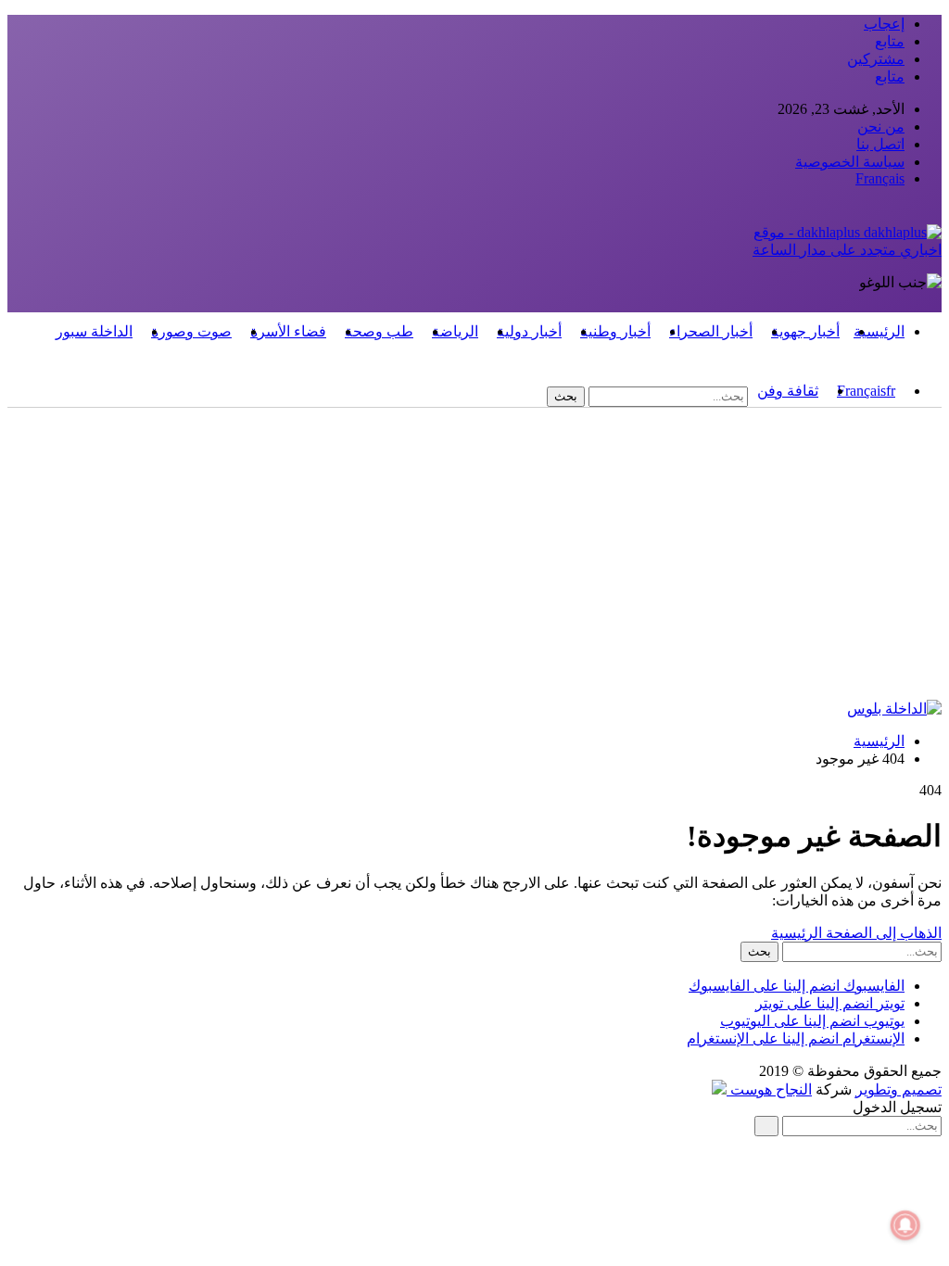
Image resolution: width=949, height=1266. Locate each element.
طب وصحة (379, 331)
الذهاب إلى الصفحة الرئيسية (856, 933)
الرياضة (455, 331)
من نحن (881, 126)
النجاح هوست (769, 1089)
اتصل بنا (880, 144)
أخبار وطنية (615, 331)
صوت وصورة (191, 331)
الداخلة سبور (94, 331)
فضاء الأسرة (288, 331)
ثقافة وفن (787, 391)
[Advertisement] (474, 560)
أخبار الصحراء (711, 331)
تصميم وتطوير (898, 1089)
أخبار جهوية (805, 331)
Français (880, 178)
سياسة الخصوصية (850, 162)
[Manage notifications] (905, 1225)
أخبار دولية (529, 331)
